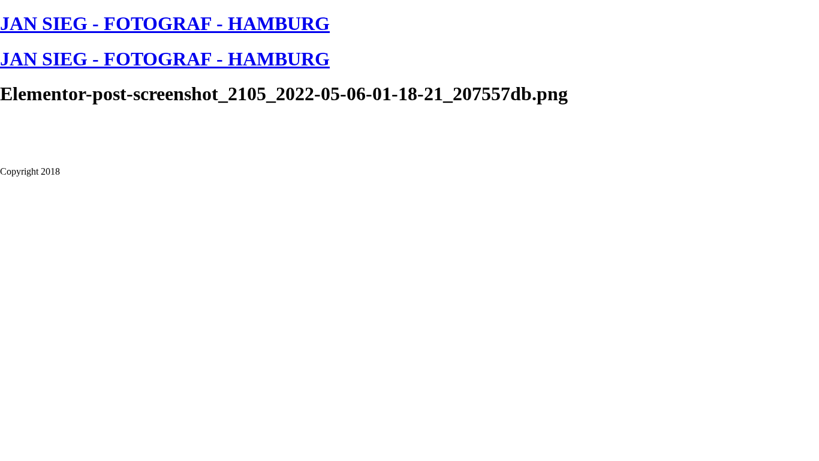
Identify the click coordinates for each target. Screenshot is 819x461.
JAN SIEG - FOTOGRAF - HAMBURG (165, 23)
